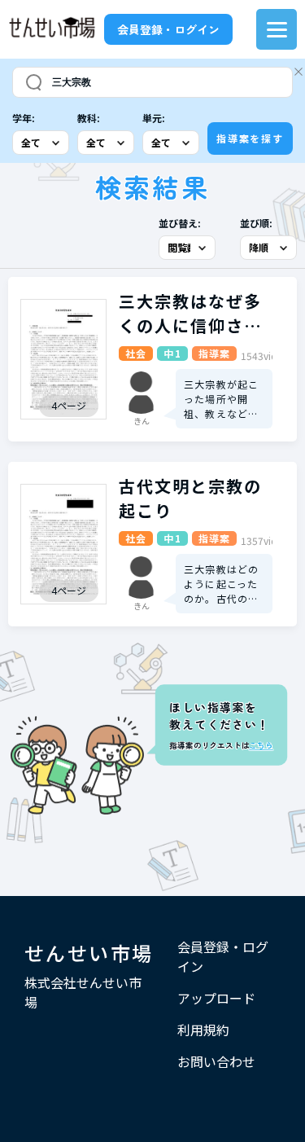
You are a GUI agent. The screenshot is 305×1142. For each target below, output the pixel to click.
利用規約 (203, 1029)
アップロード (216, 998)
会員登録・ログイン (168, 29)
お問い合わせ (216, 1061)
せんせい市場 (88, 952)
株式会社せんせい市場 (83, 992)
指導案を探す (250, 138)
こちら (260, 745)
